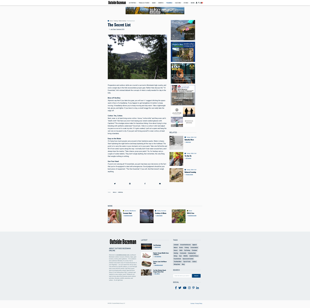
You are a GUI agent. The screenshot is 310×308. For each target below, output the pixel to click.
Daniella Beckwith (128, 215)
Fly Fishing (187, 250)
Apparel (194, 244)
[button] (115, 183)
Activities (127, 210)
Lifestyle (176, 244)
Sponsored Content (188, 258)
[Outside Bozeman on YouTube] (184, 288)
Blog (183, 264)
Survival (120, 192)
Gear (180, 256)
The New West (177, 261)
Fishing (187, 247)
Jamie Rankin (159, 215)
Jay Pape (113, 29)
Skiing (175, 256)
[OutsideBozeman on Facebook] (176, 288)
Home (111, 21)
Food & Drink (177, 258)
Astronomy (163, 210)
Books (181, 247)
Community (183, 253)
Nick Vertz (188, 142)
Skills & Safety (122, 21)
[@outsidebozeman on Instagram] (189, 288)
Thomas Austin (189, 174)
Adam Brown (158, 247)
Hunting (176, 253)
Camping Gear (192, 253)
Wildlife (186, 256)
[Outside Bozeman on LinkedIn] (197, 288)
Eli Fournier (188, 158)
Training (116, 21)
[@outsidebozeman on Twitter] (179, 288)
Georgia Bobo (158, 256)
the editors (157, 273)
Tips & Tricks (187, 261)
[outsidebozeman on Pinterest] (193, 288)
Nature (190, 210)
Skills (114, 192)
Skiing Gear (177, 264)
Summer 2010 (120, 29)
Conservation (194, 247)
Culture (194, 261)
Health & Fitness (194, 256)
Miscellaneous (133, 210)
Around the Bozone (185, 244)
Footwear (194, 250)
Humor (176, 250)
